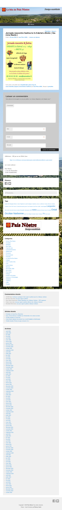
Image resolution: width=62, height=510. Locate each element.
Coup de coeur (9, 248)
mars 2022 (8, 422)
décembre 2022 (9, 406)
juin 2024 (8, 375)
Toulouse (40, 213)
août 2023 (8, 393)
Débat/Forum (9, 251)
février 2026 (8, 341)
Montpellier (22, 210)
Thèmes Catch (37, 507)
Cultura (46, 203)
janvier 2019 (9, 487)
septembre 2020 (9, 453)
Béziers (15, 203)
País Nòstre (9, 272)
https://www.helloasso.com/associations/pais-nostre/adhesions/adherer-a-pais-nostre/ (31, 160)
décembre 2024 (9, 365)
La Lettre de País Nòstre (11, 258)
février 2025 (8, 362)
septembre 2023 (9, 391)
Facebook (6, 183)
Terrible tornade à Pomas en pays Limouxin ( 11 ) (17, 321)
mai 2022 (8, 418)
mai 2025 (8, 357)
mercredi (11, 210)
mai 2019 (8, 480)
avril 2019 (8, 482)
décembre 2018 (9, 489)
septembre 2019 (9, 473)
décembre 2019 (9, 468)
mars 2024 (8, 381)
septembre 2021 (9, 432)
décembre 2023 (9, 386)
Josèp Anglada (43, 206)
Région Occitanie (32, 213)
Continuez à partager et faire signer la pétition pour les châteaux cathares (29, 297)
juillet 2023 (8, 394)
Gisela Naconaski (20, 206)
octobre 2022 (9, 410)
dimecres (50, 203)
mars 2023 (8, 401)
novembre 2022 (9, 408)
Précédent (47, 31)
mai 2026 (8, 336)
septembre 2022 (9, 411)
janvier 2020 (9, 466)
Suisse (37, 213)
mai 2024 (8, 377)
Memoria (8, 267)
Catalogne (30, 203)
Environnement (9, 255)
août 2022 (8, 413)
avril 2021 (8, 441)
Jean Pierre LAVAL (36, 206)
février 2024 (8, 382)
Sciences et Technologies (12, 277)
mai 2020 (8, 460)
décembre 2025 (9, 345)
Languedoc (51, 206)
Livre (7, 263)
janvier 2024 (9, 384)
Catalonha (34, 203)
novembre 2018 (9, 490)
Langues (16, 86)
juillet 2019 (8, 477)
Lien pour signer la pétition (22, 298)
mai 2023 (8, 398)
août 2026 (8, 331)
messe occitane (17, 210)
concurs (38, 203)
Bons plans (28, 84)
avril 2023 (8, 399)
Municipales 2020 (28, 210)
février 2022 (8, 424)
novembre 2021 (9, 429)
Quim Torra (26, 213)
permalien (50, 86)
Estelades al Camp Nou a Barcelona (14, 314)
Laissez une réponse (34, 37)
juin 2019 (8, 478)
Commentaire (10, 105)
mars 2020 (8, 463)
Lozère (8, 210)
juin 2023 (8, 396)
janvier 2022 (9, 425)
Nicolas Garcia (44, 210)
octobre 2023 (9, 389)
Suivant (54, 31)
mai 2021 (8, 439)
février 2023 (8, 403)
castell (26, 203)
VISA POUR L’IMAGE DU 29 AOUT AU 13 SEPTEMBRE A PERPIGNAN (23, 319)
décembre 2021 (9, 427)
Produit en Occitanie (11, 275)
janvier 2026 (9, 343)
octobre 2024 (9, 369)
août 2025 (8, 351)
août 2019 (8, 475)
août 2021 (8, 434)
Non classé (8, 270)
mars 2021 (8, 442)
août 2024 (8, 372)
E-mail (8, 136)
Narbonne (39, 210)
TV (44, 214)
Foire (10, 206)
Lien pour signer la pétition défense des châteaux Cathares (28, 302)
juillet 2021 (8, 435)
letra (5, 210)
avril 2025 (8, 358)
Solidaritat (8, 279)
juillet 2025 (8, 353)
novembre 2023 (9, 387)
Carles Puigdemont (21, 203)
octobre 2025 (9, 348)
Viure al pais (47, 213)
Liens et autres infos (11, 261)
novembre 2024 (9, 367)
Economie (8, 253)
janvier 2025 (9, 363)
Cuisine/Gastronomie (11, 249)
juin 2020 (8, 458)
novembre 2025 (9, 346)
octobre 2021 (9, 430)
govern (25, 206)
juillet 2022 (8, 415)
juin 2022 (8, 417)
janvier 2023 (9, 405)
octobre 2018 (9, 492)
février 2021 (8, 444)
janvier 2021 (9, 446)
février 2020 (8, 465)
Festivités (11, 86)
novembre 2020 (9, 449)
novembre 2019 (9, 470)
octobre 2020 (9, 451)
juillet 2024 (8, 374)
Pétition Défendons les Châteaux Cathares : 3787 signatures (32, 300)
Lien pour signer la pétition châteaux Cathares (27, 303)
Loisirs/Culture (22, 86)
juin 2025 (8, 355)
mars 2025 (8, 360)
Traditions (28, 86)
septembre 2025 (9, 350)
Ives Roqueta (30, 206)
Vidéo (7, 282)
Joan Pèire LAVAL (23, 37)
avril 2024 (8, 379)
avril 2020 (8, 461)
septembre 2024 (9, 370)
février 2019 (8, 485)
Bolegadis (12, 203)
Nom (8, 128)
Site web (9, 145)
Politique (8, 273)
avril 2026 (8, 338)
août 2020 (8, 454)
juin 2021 (8, 437)
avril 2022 (8, 420)
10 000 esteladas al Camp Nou (13, 317)
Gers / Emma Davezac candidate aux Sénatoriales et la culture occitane (23, 315)
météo (34, 210)
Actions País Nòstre (10, 241)
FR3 (12, 206)
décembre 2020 (9, 447)
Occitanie (49, 210)
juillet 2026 (8, 333)
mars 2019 (8, 483)
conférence (42, 203)
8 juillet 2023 (7, 203)
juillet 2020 (8, 456)
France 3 (15, 206)
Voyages (8, 284)
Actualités (23, 84)
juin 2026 (8, 334)
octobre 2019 (9, 472)
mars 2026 (8, 339)
